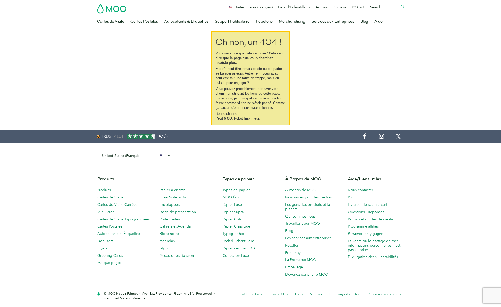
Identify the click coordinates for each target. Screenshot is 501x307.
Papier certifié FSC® (239, 248)
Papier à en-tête (173, 189)
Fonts (299, 294)
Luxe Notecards (173, 197)
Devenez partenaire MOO (306, 274)
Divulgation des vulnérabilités (373, 256)
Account (322, 7)
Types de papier (236, 189)
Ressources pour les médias (308, 197)
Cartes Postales (144, 21)
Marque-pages (109, 262)
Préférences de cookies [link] (384, 294)
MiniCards (105, 211)
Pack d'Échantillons (294, 7)
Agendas (167, 240)
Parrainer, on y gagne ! (367, 233)
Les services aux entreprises (308, 238)
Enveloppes (170, 204)
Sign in (340, 7)
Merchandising (292, 21)
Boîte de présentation (178, 211)
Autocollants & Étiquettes (186, 21)
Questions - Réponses (366, 211)
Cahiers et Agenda (175, 226)
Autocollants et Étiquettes (118, 233)
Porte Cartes (170, 219)
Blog (364, 21)
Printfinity (293, 252)
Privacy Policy (278, 294)
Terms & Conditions (248, 294)
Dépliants (105, 240)
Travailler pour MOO (302, 223)
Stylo (164, 248)
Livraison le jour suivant (367, 204)
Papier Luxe (232, 204)
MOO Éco (231, 197)
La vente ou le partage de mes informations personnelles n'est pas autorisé (374, 245)
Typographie (233, 233)
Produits (104, 189)
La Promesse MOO (300, 259)
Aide (378, 21)
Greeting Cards (110, 255)
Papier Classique (236, 226)
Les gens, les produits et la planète (307, 206)
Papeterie (264, 21)
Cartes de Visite (110, 21)
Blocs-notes (169, 233)
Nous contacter (360, 189)
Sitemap (316, 294)
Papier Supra (233, 211)
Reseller (292, 245)
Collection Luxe (236, 255)
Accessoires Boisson (177, 255)
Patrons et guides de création (372, 219)
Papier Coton (233, 219)
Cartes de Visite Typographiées (123, 219)
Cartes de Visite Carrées (117, 204)
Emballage (294, 267)
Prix (351, 197)
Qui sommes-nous (300, 216)
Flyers (102, 248)
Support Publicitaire (232, 21)
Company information (345, 294)
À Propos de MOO (301, 189)
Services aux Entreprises (333, 21)
